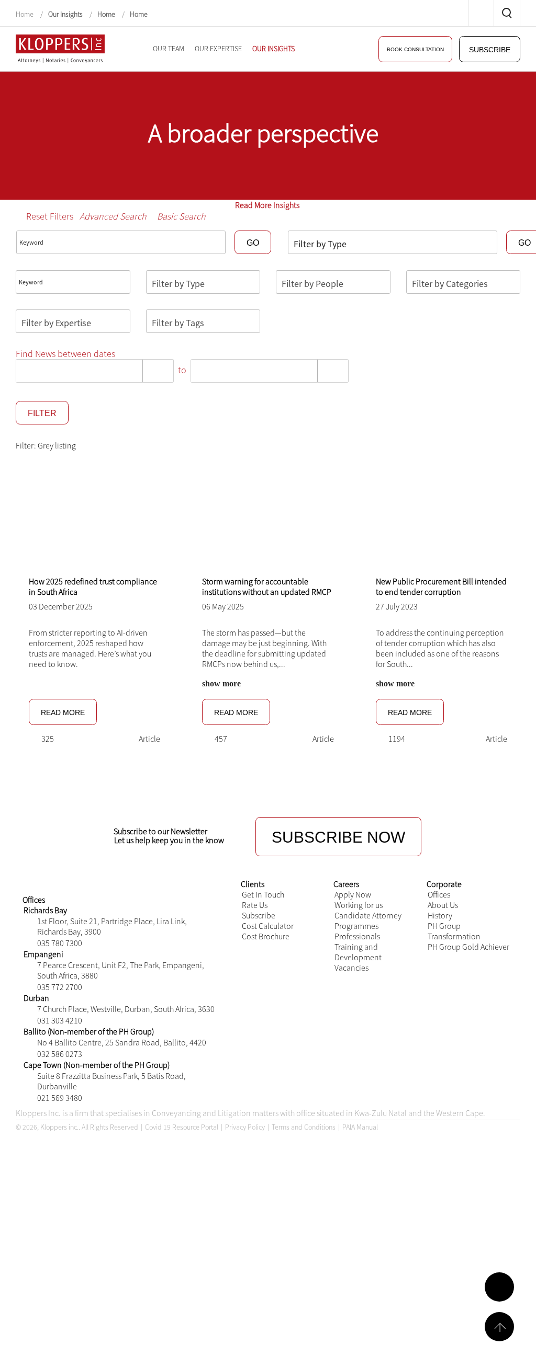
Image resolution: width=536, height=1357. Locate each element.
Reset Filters (49, 216)
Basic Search (181, 216)
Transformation (454, 936)
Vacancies (351, 967)
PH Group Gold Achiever (468, 946)
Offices (439, 894)
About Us (443, 905)
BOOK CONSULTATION (424, 49)
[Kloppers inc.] (60, 47)
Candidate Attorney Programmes (367, 920)
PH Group (444, 926)
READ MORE (60, 712)
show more (222, 683)
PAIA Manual (360, 1127)
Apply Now (352, 894)
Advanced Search (113, 216)
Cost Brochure (265, 936)
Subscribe (258, 915)
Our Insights (65, 14)
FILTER (40, 413)
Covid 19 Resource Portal (181, 1127)
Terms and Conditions (304, 1127)
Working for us (358, 905)
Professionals (357, 936)
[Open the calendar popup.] (157, 371)
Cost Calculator (268, 926)
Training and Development (358, 951)
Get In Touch (263, 894)
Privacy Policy (245, 1127)
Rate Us (254, 905)
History (440, 915)
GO (252, 242)
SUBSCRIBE (492, 49)
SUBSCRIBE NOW (338, 837)
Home (25, 14)
